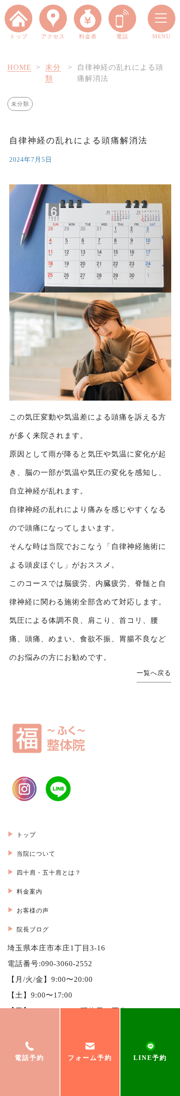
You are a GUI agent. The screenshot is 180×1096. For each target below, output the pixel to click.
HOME (19, 67)
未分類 (20, 104)
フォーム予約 (90, 1057)
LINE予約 (150, 1057)
